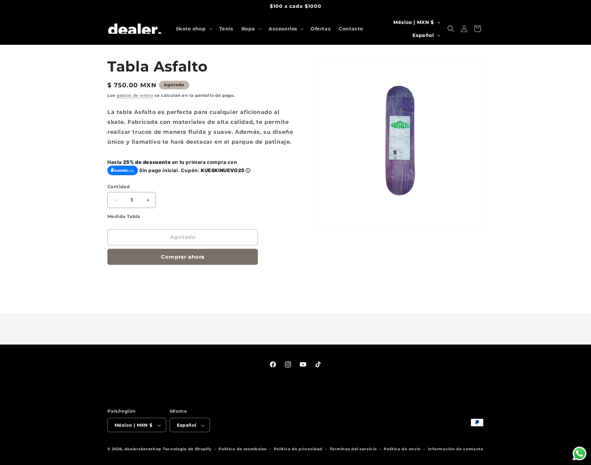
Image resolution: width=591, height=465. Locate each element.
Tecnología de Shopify (187, 449)
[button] (193, 29)
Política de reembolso (243, 449)
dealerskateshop (143, 449)
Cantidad (118, 186)
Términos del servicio (353, 449)
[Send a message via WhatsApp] (580, 453)
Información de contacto (455, 449)
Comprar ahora (183, 257)
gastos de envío (135, 95)
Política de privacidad (298, 449)
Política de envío (402, 449)
